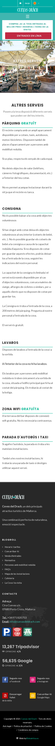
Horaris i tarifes (12, 547)
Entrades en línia (29, 35)
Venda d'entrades (13, 556)
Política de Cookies (43, 726)
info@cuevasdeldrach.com (25, 621)
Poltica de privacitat (23, 726)
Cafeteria (9, 578)
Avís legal (7, 726)
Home (18, 73)
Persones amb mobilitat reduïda (20, 565)
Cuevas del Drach (29, 718)
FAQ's (8, 569)
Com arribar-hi (12, 551)
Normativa (10, 560)
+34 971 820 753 (17, 617)
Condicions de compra (28, 730)
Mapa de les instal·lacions (17, 573)
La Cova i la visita (13, 582)
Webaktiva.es (32, 738)
